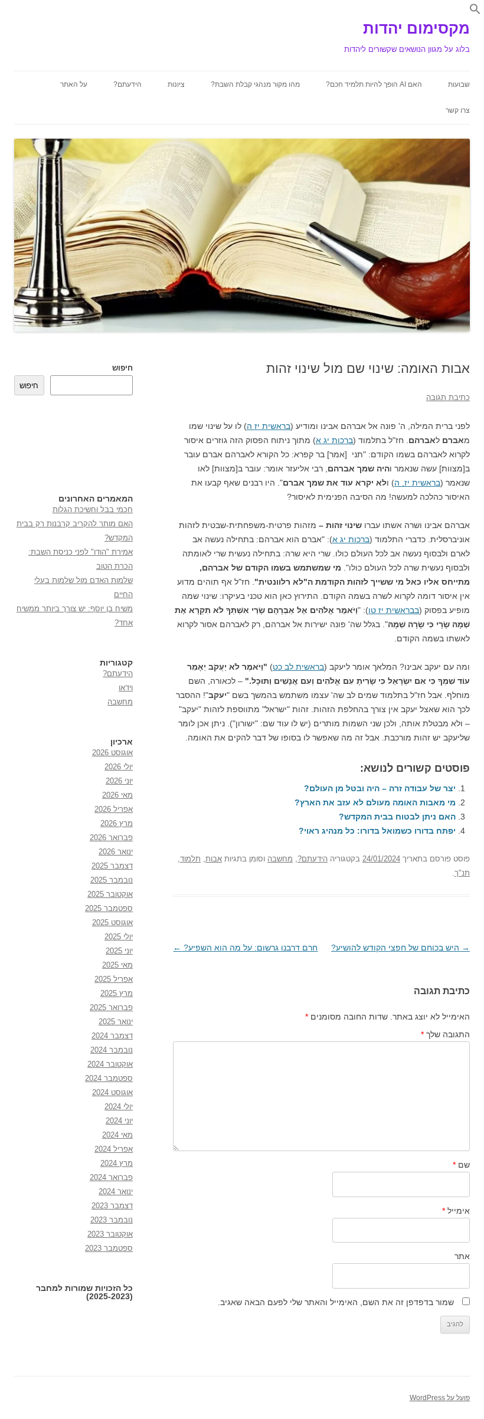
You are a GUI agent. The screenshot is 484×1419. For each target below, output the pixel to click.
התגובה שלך (445, 1034)
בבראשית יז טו (393, 610)
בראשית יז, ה (417, 482)
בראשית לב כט (298, 666)
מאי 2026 (117, 795)
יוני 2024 (119, 1120)
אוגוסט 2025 (112, 922)
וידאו (126, 687)
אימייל (456, 1210)
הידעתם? (127, 84)
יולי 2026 (118, 766)
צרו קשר (458, 110)
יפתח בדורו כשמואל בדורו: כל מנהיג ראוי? (377, 830)
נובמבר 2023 (111, 1219)
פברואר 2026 (111, 837)
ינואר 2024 (116, 1191)
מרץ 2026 (116, 823)
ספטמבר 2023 (109, 1248)
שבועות (459, 84)
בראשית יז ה (268, 426)
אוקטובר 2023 (110, 1234)
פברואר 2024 (111, 1177)
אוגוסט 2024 (112, 1092)
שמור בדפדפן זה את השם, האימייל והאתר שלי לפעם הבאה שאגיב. (336, 1302)
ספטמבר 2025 (109, 908)
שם (461, 1164)
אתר (462, 1256)
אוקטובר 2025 (110, 894)
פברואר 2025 (111, 1007)
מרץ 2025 (116, 993)
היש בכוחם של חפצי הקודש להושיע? (400, 947)
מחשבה (280, 858)
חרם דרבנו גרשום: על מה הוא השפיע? (245, 947)
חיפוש (122, 367)
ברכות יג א (334, 440)
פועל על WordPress (440, 1398)
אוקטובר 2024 (110, 1064)
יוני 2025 (119, 950)
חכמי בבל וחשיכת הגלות (93, 509)
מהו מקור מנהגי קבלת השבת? (255, 84)
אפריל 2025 (113, 979)
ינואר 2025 (116, 1021)
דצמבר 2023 (112, 1205)
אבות (213, 858)
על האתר (73, 84)
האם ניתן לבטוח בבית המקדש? (397, 816)
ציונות (176, 84)
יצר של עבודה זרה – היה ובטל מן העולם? (380, 788)
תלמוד (190, 858)
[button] (475, 12)
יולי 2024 (118, 1106)
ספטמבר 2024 (109, 1078)
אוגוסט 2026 (112, 752)
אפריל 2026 (113, 809)
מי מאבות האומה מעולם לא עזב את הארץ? (375, 802)
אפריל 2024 (113, 1149)
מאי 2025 (117, 965)
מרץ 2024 (116, 1163)
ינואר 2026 (116, 851)
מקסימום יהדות (416, 28)
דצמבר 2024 (112, 1035)
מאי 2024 (117, 1134)
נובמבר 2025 (111, 880)
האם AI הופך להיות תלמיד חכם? (374, 84)
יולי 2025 (118, 936)
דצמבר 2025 (112, 865)
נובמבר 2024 (111, 1050)
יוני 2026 (119, 780)
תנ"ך (462, 873)
